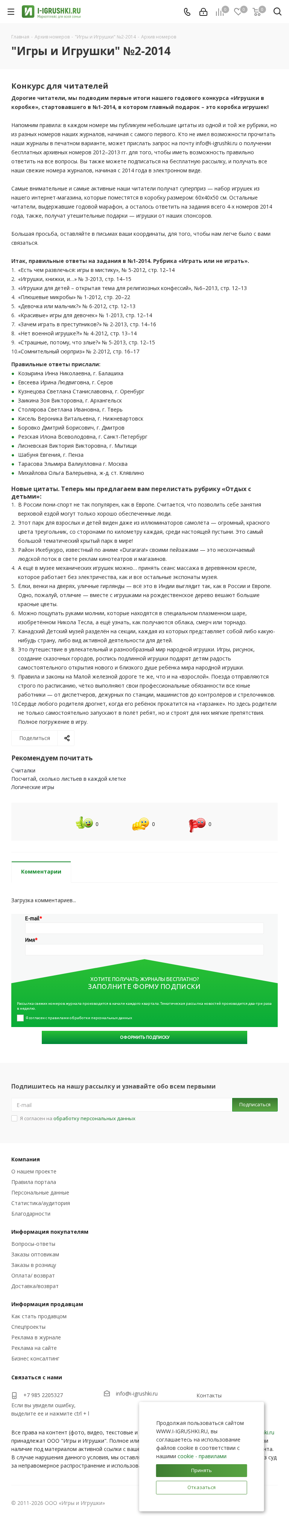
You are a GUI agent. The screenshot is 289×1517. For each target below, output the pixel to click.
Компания (25, 1159)
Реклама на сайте (34, 1347)
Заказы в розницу (33, 1264)
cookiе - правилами (202, 1456)
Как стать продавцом (39, 1316)
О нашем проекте (33, 1171)
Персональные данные (40, 1192)
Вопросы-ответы (33, 1243)
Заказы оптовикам (35, 1254)
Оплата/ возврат (33, 1275)
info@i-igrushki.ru (137, 1393)
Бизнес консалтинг (35, 1358)
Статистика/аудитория (40, 1203)
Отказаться (201, 1487)
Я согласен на (77, 1118)
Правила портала (33, 1181)
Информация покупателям (49, 1231)
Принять (201, 1470)
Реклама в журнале (36, 1337)
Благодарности (30, 1213)
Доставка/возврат (35, 1286)
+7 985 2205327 (43, 1395)
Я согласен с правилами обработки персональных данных (79, 1018)
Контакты (209, 1395)
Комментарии (41, 871)
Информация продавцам (47, 1304)
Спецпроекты (28, 1326)
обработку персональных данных (94, 1118)
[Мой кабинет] (203, 11)
